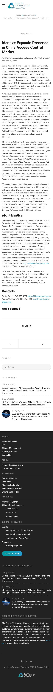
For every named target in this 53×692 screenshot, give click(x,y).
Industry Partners (9, 452)
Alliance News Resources (13, 505)
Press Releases (12, 509)
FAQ (4, 445)
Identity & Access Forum (12, 465)
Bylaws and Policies (10, 492)
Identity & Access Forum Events (19, 530)
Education (6, 542)
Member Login (12, 554)
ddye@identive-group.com (39, 296)
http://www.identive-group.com (36, 263)
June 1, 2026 (9, 399)
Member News (12, 516)
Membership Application (12, 488)
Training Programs (14, 546)
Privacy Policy (43, 667)
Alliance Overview (9, 441)
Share (25, 326)
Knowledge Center (10, 502)
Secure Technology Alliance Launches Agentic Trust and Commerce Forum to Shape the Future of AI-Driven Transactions (26, 390)
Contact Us (6, 455)
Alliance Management (11, 448)
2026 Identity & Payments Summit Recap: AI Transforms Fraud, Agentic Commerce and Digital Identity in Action (31, 416)
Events (5, 527)
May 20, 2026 (18, 411)
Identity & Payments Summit (18, 534)
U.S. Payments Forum (11, 468)
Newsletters (11, 513)
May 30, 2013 (27, 34)
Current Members (9, 478)
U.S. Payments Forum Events (18, 538)
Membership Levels (10, 485)
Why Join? (6, 482)
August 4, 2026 (9, 385)
